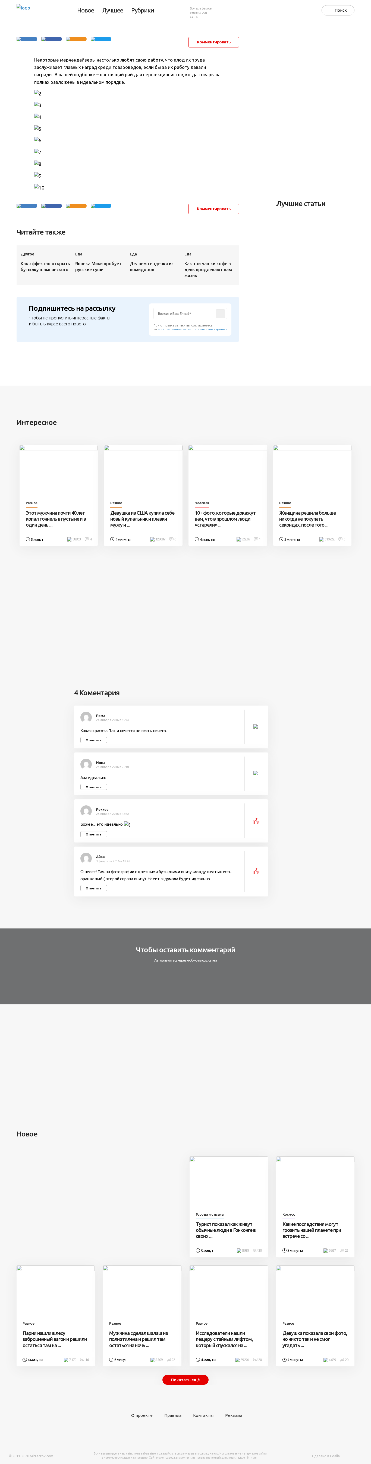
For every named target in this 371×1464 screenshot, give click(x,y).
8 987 (245, 1250)
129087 (160, 539)
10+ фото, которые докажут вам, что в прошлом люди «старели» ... (225, 518)
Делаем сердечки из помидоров (152, 266)
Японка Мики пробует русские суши (98, 266)
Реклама (233, 1415)
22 (173, 1360)
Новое (85, 10)
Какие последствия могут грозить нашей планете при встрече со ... (311, 1230)
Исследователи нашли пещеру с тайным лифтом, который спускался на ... (224, 1339)
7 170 (72, 1360)
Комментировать (214, 42)
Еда (78, 254)
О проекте (142, 1415)
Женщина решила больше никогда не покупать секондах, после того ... (307, 518)
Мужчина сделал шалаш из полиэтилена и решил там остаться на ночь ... (138, 1339)
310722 (329, 539)
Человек (202, 503)
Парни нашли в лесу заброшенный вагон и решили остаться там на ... (55, 1339)
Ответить (94, 740)
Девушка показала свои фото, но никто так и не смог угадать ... (314, 1339)
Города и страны (210, 1214)
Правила (172, 1415)
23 (346, 1250)
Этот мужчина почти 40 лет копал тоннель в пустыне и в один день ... (56, 518)
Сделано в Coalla (326, 1456)
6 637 (332, 1250)
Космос (288, 1214)
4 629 (332, 1360)
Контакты (203, 1415)
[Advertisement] (317, 109)
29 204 (244, 1360)
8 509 (158, 1360)
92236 (245, 539)
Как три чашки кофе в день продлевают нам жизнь (208, 269)
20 (260, 1250)
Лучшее (112, 10)
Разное (31, 503)
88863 (77, 539)
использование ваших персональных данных (192, 329)
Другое (27, 254)
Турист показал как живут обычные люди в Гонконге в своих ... (226, 1230)
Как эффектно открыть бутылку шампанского (45, 266)
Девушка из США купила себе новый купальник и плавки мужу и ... (142, 518)
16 (87, 1360)
